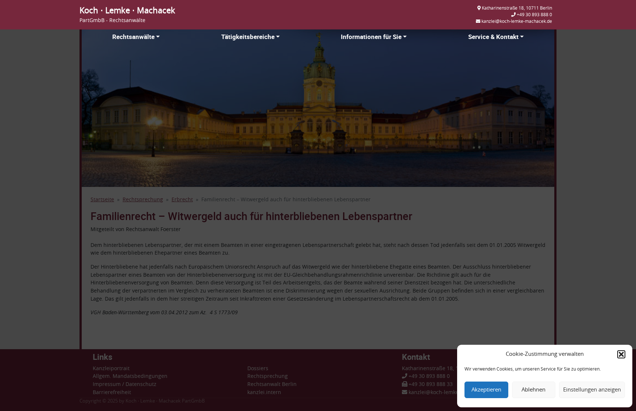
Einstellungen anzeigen (592, 390)
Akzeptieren (486, 390)
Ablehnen (533, 390)
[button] (621, 354)
